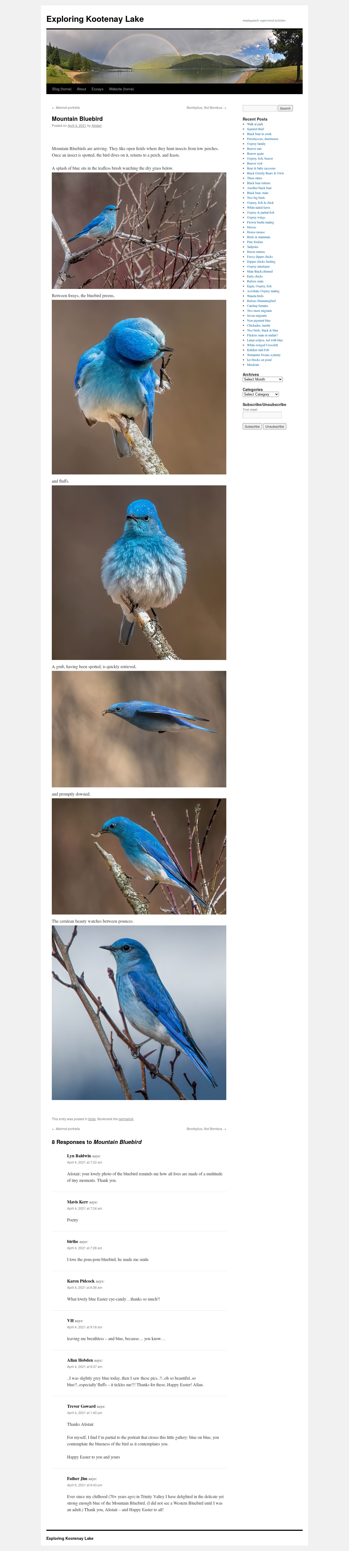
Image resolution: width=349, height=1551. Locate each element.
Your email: (250, 409)
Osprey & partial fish (260, 212)
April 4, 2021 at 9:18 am (84, 1327)
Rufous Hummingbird (261, 300)
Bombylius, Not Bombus (206, 107)
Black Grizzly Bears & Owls (265, 173)
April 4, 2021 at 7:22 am (84, 1162)
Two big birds (256, 197)
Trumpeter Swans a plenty (264, 354)
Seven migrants (257, 315)
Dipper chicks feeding (261, 261)
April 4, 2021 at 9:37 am (84, 1366)
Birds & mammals (258, 237)
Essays (98, 88)
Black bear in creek (259, 134)
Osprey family (256, 143)
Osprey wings (256, 217)
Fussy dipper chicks (260, 256)
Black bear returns (258, 183)
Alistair (97, 125)
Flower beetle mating (260, 222)
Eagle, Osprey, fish (259, 286)
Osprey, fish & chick (260, 202)
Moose (251, 227)
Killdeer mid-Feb (258, 350)
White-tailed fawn (258, 207)
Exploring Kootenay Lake (95, 18)
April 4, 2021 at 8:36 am (84, 1287)
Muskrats (253, 364)
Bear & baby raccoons (261, 168)
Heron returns (256, 251)
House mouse (256, 232)
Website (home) (121, 88)
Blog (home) (61, 88)
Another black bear (259, 188)
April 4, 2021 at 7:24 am (84, 1208)
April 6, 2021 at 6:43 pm (84, 1485)
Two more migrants (259, 310)
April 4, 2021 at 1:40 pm (84, 1412)
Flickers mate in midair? (262, 335)
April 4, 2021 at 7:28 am (84, 1247)
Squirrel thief (255, 129)
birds (92, 1118)
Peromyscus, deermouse (262, 138)
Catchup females (257, 305)
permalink (126, 1118)
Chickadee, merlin (258, 325)
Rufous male (255, 281)
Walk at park (255, 124)
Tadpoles (252, 246)
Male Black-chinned (260, 271)
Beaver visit (254, 163)
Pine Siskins (255, 242)
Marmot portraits (66, 107)
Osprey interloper (258, 266)
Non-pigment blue (258, 320)
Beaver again (255, 153)
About (81, 88)
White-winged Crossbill (262, 345)
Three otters (254, 178)
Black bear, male (257, 192)
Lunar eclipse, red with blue (265, 340)
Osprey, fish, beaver (260, 158)
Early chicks (255, 276)
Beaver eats (254, 148)
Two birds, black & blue (262, 330)
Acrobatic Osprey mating (263, 291)
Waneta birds (255, 296)
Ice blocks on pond (259, 359)
